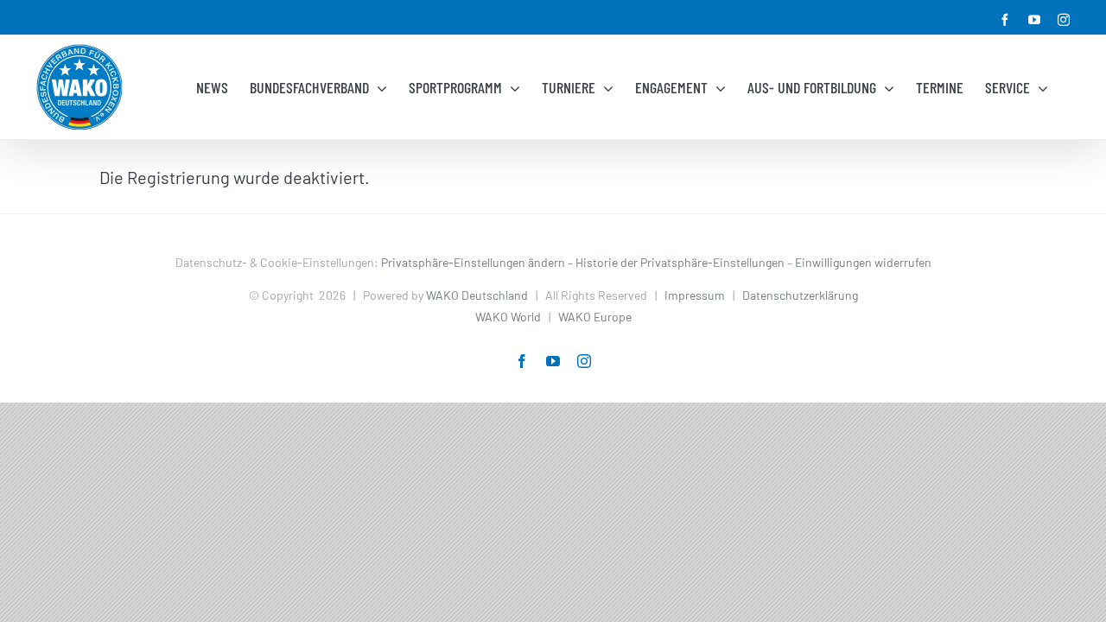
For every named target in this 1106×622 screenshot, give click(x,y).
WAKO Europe (595, 316)
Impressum (694, 295)
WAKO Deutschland (477, 295)
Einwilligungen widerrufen (863, 262)
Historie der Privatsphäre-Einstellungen (680, 262)
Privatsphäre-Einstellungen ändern (473, 262)
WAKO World (508, 316)
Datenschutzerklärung (800, 295)
